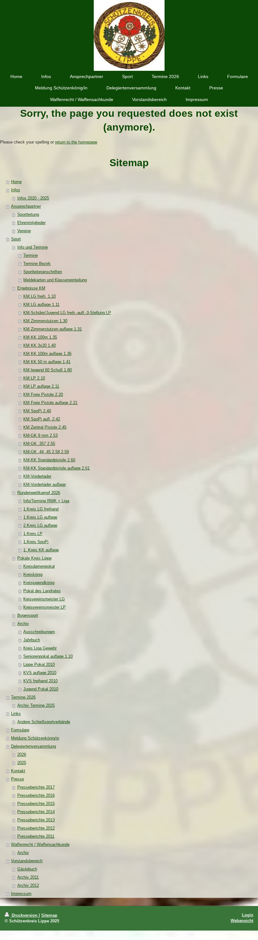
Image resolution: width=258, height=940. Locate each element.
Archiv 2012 (28, 885)
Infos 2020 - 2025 (33, 198)
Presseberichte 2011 (35, 836)
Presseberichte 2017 (36, 787)
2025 (21, 762)
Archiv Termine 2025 (36, 705)
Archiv (23, 623)
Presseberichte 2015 (36, 803)
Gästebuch (27, 869)
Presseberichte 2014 (36, 811)
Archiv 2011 (28, 877)
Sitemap (49, 915)
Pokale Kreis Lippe (34, 558)
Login (247, 915)
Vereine (24, 230)
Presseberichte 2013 (36, 820)
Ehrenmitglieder (31, 222)
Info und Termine (32, 247)
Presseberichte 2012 (36, 828)
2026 (21, 754)
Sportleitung (28, 214)
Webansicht (242, 920)
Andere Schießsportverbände (43, 721)
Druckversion (24, 915)
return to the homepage (76, 142)
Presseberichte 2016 (36, 795)
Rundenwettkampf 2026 (38, 492)
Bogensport (27, 615)
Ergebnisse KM (31, 288)
